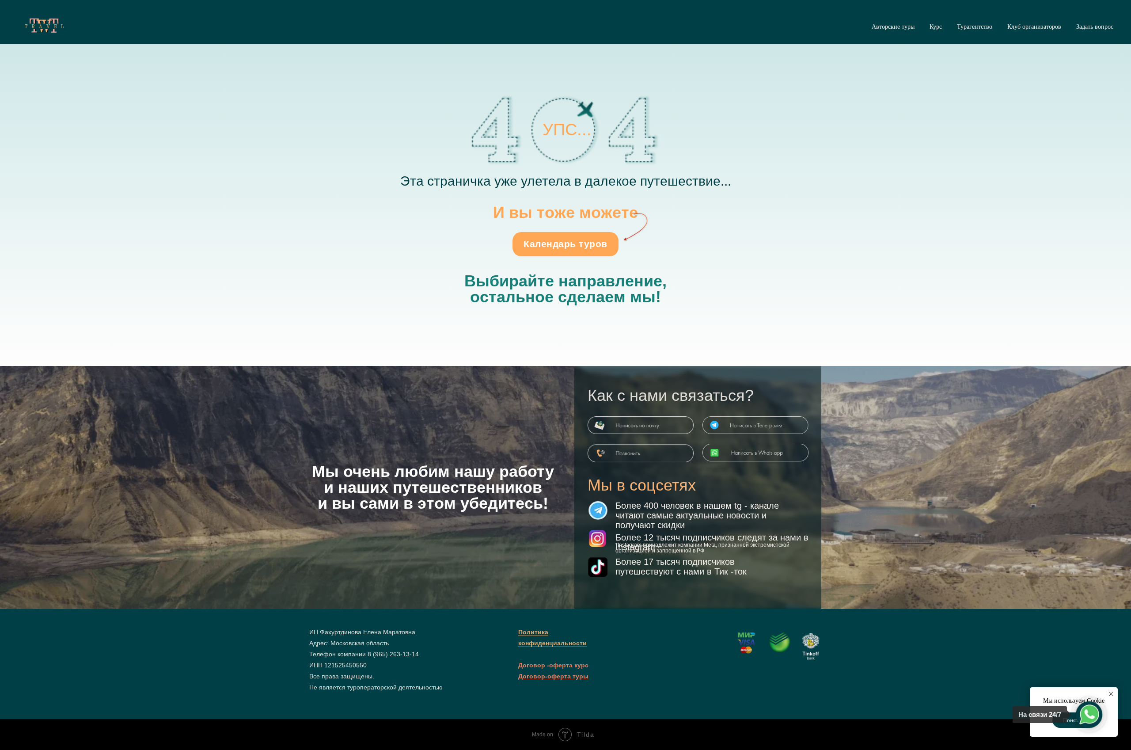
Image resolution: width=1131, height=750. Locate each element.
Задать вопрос (1094, 26)
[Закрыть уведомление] (1111, 693)
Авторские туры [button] (893, 26)
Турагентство (974, 26)
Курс (936, 26)
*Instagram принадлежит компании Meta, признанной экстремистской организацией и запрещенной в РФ (702, 548)
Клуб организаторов (1034, 26)
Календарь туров (565, 244)
